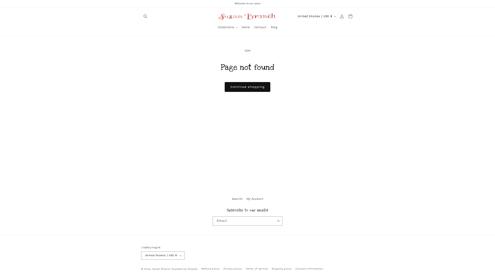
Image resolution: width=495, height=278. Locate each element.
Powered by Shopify (185, 269)
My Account (255, 199)
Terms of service (257, 269)
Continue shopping (247, 87)
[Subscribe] (278, 220)
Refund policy (210, 269)
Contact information (309, 269)
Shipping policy (282, 269)
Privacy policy (233, 269)
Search (237, 199)
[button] (145, 16)
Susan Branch (161, 269)
